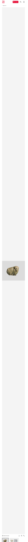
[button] (13, 271)
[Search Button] (21, 2)
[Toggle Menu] (24, 2)
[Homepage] (3, 2)
